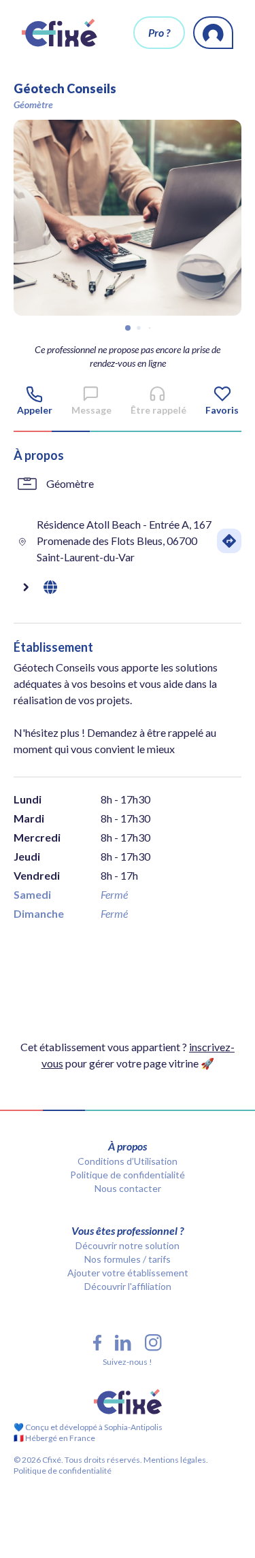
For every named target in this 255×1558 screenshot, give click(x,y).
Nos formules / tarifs (127, 1259)
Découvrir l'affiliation (127, 1286)
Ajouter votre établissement (127, 1272)
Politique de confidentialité (127, 1174)
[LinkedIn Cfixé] (123, 1343)
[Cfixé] (59, 32)
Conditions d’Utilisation (127, 1161)
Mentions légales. (175, 1460)
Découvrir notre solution (127, 1245)
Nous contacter (128, 1188)
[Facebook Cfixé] (97, 1342)
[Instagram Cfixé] (153, 1342)
